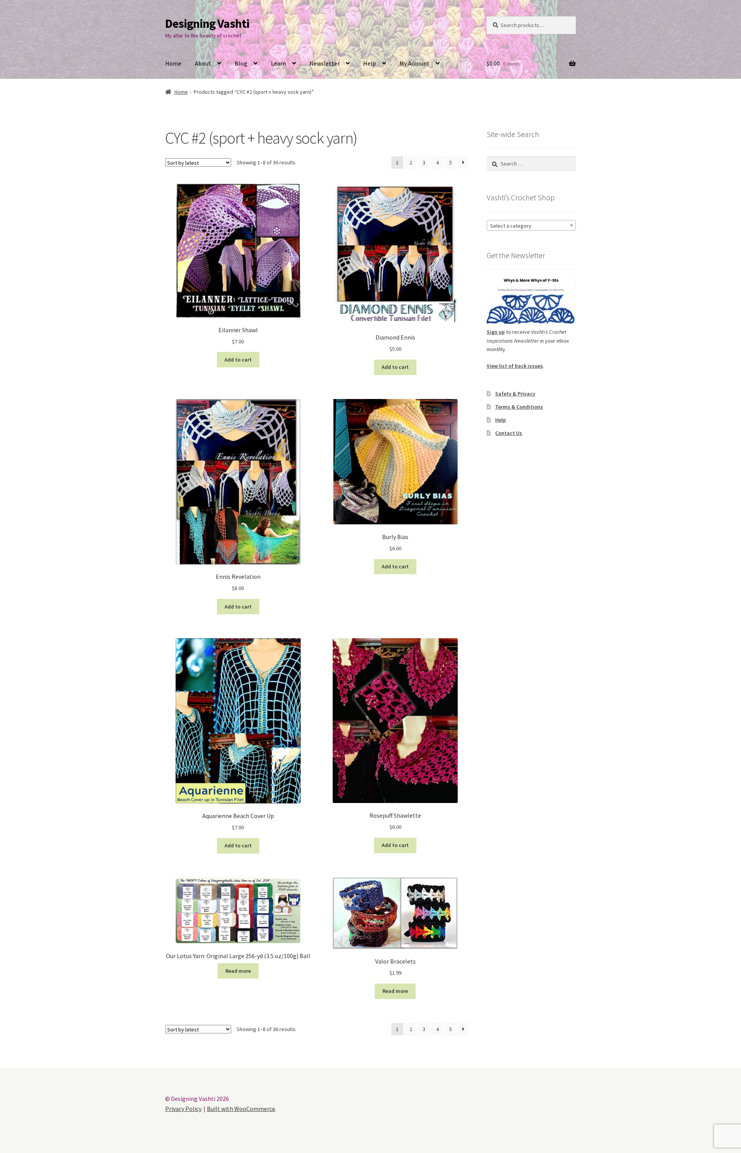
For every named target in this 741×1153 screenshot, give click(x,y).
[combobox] (531, 225)
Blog (241, 63)
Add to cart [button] (238, 359)
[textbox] (531, 225)
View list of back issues (515, 365)
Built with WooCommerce (241, 1108)
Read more (238, 970)
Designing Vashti (207, 23)
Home (173, 63)
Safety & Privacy (515, 393)
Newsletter (325, 63)
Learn (278, 63)
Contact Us (508, 432)
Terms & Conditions (519, 406)
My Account (414, 63)
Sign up (496, 331)
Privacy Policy (183, 1108)
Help (369, 63)
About (203, 63)
